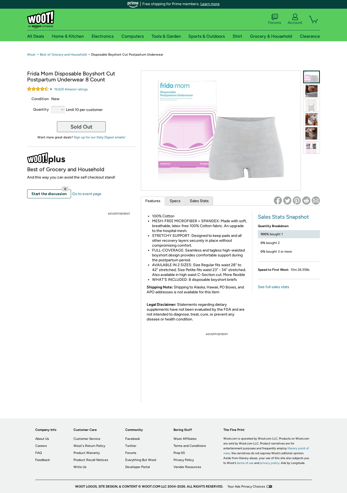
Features (152, 201)
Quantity (41, 109)
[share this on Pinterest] (297, 200)
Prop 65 (179, 453)
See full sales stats (273, 287)
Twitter (130, 446)
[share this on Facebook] (278, 200)
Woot (31, 54)
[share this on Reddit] (306, 200)
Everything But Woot (140, 460)
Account (295, 22)
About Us (42, 439)
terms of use (245, 463)
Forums (274, 22)
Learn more (210, 4)
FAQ (38, 453)
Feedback (42, 460)
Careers (41, 446)
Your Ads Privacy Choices (246, 486)
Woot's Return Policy (89, 446)
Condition (40, 99)
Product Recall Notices (90, 460)
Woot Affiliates (185, 439)
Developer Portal (137, 467)
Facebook (132, 439)
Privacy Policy (184, 460)
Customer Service (86, 439)
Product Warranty (86, 453)
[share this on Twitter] (287, 200)
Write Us (79, 467)
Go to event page (86, 194)
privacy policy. (270, 463)
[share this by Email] (316, 200)
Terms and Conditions (190, 446)
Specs (175, 201)
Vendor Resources (187, 467)
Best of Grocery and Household (64, 54)
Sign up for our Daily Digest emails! (100, 137)
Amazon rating (71, 89)
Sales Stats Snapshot (283, 217)
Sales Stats (199, 201)
